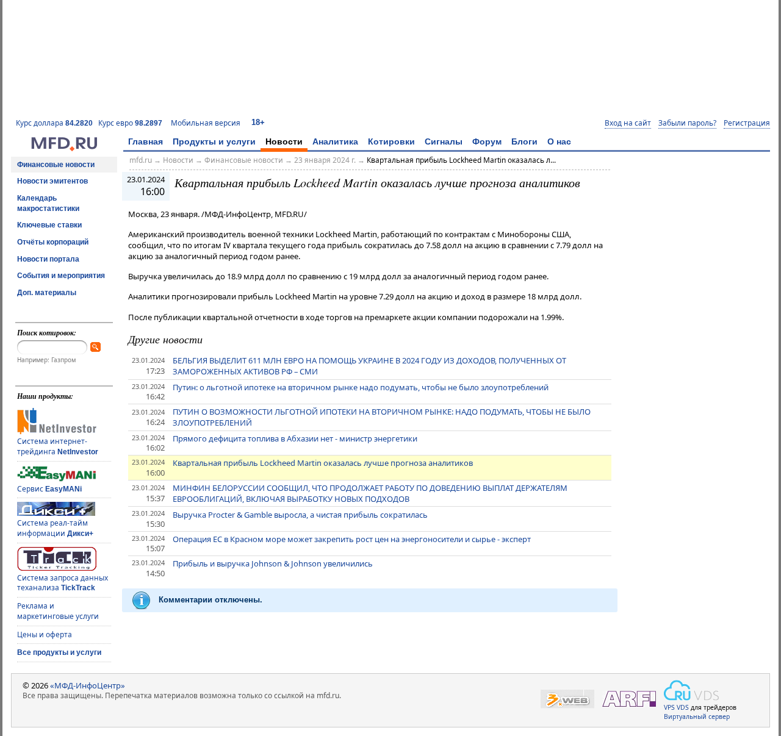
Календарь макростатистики (48, 203)
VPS (669, 707)
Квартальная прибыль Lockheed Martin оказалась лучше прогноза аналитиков (323, 462)
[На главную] (64, 148)
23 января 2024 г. (325, 160)
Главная (145, 141)
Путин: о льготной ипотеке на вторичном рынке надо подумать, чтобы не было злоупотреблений (361, 387)
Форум (487, 141)
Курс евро (130, 123)
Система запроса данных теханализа (62, 583)
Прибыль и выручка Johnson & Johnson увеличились (273, 563)
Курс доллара (54, 123)
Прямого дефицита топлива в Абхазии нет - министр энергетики (295, 438)
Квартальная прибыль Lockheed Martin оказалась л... (461, 160)
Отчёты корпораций (52, 242)
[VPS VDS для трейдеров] (691, 690)
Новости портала (48, 259)
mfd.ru (140, 160)
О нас (559, 141)
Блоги (524, 141)
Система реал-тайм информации (55, 528)
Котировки (391, 141)
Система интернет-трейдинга (57, 446)
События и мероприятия (61, 275)
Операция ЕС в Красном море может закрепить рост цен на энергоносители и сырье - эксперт (352, 539)
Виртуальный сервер (697, 716)
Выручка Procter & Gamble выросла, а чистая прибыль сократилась (300, 514)
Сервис (49, 489)
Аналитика (335, 141)
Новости (284, 141)
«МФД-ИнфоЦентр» (87, 685)
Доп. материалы (46, 292)
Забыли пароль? (687, 123)
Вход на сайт (628, 123)
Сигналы (443, 141)
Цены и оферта (44, 634)
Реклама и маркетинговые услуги (58, 611)
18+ (258, 122)
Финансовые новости (56, 164)
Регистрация (747, 123)
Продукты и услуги (214, 141)
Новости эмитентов (52, 181)
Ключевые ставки (49, 225)
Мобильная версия (205, 123)
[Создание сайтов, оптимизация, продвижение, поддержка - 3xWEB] (567, 699)
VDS (683, 707)
